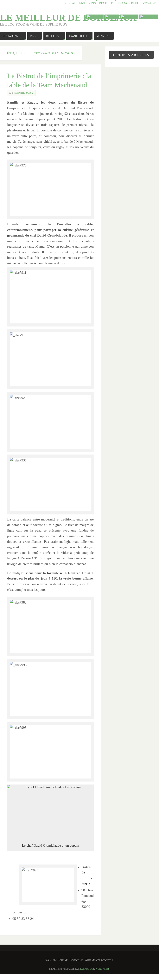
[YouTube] (95, 17)
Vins (92, 3)
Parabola (86, 968)
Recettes (107, 3)
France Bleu (128, 3)
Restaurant (74, 3)
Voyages (150, 3)
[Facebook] (129, 17)
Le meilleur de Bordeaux (68, 18)
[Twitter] (112, 17)
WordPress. (102, 968)
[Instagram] (148, 17)
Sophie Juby (24, 92)
